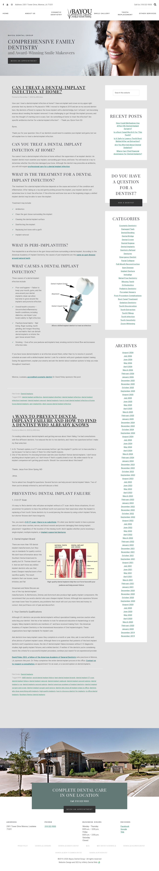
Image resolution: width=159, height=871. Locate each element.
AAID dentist (27, 678)
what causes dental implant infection (56, 404)
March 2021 (128, 580)
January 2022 (128, 545)
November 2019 (128, 636)
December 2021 (128, 548)
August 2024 (127, 437)
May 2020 (128, 615)
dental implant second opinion (78, 681)
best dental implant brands (65, 678)
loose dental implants (20, 404)
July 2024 (128, 440)
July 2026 (128, 356)
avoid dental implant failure (43, 678)
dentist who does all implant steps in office (72, 688)
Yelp (122, 832)
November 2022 (128, 510)
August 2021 (127, 562)
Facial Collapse (127, 261)
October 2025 (128, 388)
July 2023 (128, 482)
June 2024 (127, 443)
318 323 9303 (50, 826)
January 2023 (128, 503)
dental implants (53, 400)
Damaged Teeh (127, 229)
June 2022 (127, 527)
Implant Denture (128, 271)
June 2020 (127, 611)
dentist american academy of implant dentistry (66, 684)
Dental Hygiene (127, 243)
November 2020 (128, 594)
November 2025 (128, 384)
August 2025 (127, 395)
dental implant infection (71, 397)
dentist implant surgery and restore (41, 688)
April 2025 (127, 409)
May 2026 (128, 363)
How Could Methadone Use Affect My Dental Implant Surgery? (128, 126)
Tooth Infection (128, 317)
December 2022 (128, 506)
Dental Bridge (128, 236)
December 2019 (128, 632)
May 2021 (128, 573)
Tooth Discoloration (128, 306)
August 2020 (127, 604)
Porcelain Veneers (128, 292)
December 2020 (128, 590)
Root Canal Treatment (128, 299)
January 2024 (128, 461)
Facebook (125, 826)
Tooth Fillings (128, 313)
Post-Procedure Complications (128, 296)
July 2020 (128, 608)
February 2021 (128, 583)
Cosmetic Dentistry (127, 226)
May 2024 (128, 447)
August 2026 (127, 353)
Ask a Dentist (126, 203)
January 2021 (128, 587)
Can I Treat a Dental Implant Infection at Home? (48, 89)
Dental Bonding (127, 233)
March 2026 (128, 370)
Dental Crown (128, 240)
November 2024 (128, 426)
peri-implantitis (36, 404)
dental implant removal (37, 400)
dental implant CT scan (85, 678)
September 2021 (128, 559)
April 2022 (127, 534)
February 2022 (128, 541)
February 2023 (128, 499)
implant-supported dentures (53, 532)
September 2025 (128, 391)
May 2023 (128, 489)
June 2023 (127, 485)
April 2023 (127, 492)
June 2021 (127, 569)
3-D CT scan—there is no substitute (40, 522)
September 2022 (128, 517)
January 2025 (128, 419)
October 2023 (128, 471)
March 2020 (128, 622)
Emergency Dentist (127, 257)
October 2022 (128, 513)
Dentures (128, 254)
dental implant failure (20, 681)
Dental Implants (27, 394)
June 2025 (127, 402)
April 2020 (127, 618)
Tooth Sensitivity (127, 320)
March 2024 (128, 454)
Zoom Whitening (128, 324)
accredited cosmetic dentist (39, 377)
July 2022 (128, 524)
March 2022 (128, 538)
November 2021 (128, 552)
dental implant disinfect (52, 397)
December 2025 (128, 381)
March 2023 (128, 496)
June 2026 (127, 360)
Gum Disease (128, 268)
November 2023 (128, 468)
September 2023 (128, 475)
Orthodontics (128, 285)
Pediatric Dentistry (127, 289)
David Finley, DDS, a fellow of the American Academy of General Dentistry (44, 657)
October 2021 (128, 555)
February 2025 (128, 416)
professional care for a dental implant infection (49, 166)
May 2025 (128, 405)
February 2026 (128, 374)
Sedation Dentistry (128, 303)
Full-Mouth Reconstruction (128, 264)
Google (124, 829)
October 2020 (128, 597)
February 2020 (128, 625)
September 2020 (128, 601)
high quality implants (47, 691)
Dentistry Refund (127, 250)
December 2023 (128, 464)
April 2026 (127, 367)
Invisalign (128, 275)
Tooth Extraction (127, 310)
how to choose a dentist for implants (70, 691)
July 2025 (128, 398)
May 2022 (128, 531)
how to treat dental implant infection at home (77, 400)
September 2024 (128, 433)
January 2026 (128, 377)
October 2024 (128, 430)
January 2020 (128, 629)
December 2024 (128, 423)
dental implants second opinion (35, 684)
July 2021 (128, 566)
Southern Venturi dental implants (32, 695)
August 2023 (127, 478)
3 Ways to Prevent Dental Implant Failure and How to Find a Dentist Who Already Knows (54, 420)
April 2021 (127, 576)
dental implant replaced (57, 681)
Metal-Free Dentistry (128, 278)
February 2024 (128, 457)
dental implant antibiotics (32, 397)
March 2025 (128, 412)
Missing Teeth (128, 282)
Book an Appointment (24, 61)
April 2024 (127, 450)
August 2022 (127, 520)
